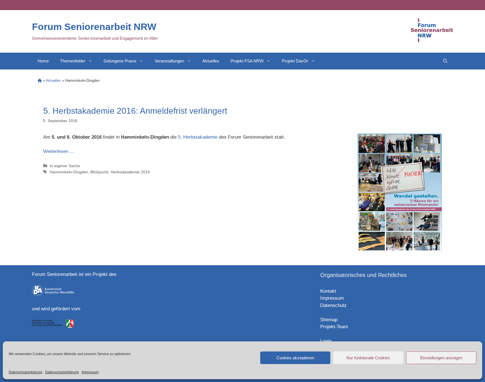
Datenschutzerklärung (25, 372)
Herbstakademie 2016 (130, 172)
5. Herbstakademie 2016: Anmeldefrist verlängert (135, 110)
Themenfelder (72, 61)
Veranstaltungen (169, 61)
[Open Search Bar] (445, 61)
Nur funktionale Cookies (368, 357)
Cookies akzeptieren (295, 357)
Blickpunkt (99, 172)
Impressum (90, 372)
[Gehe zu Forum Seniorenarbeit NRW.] (40, 80)
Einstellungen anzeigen (441, 357)
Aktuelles (210, 61)
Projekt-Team (334, 326)
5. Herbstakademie (198, 137)
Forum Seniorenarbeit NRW (94, 26)
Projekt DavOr (295, 61)
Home (43, 61)
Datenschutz (333, 305)
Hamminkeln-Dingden (69, 172)
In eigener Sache (65, 166)
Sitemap (328, 319)
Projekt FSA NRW (247, 61)
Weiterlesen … (58, 151)
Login (325, 341)
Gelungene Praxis (120, 61)
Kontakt (328, 291)
